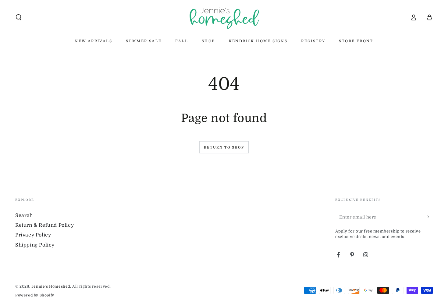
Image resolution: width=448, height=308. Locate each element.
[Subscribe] (429, 217)
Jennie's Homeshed (50, 286)
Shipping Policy (35, 245)
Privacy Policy (33, 235)
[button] (19, 17)
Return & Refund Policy (44, 225)
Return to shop (224, 147)
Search (24, 215)
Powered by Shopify (34, 295)
